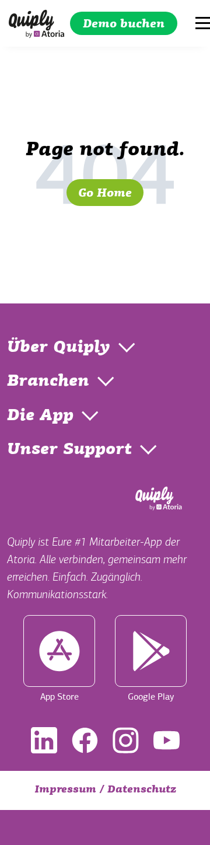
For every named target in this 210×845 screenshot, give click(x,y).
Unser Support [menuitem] (69, 450)
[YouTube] (166, 740)
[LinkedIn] (44, 740)
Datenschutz (141, 790)
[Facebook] (85, 740)
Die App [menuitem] (40, 416)
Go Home (105, 194)
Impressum (65, 790)
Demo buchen (123, 24)
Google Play (151, 697)
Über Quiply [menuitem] (58, 348)
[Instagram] (126, 740)
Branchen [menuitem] (48, 381)
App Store (59, 697)
